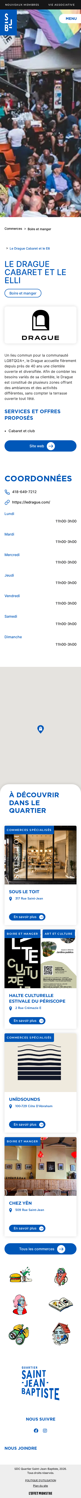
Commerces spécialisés (29, 830)
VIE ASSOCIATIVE (61, 4)
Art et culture (59, 933)
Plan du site (40, 1485)
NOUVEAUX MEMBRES (22, 4)
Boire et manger (39, 229)
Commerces (13, 228)
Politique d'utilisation (40, 1480)
